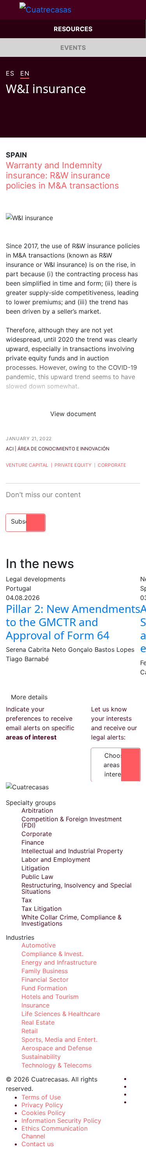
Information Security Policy (61, 1120)
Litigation (35, 868)
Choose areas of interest (116, 765)
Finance (32, 842)
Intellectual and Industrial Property (72, 851)
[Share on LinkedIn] (38, 126)
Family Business (44, 971)
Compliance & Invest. (52, 954)
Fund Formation (44, 988)
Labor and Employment (55, 859)
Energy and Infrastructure (59, 962)
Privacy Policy (42, 1105)
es (10, 73)
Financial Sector (45, 979)
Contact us (37, 1144)
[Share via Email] (53, 126)
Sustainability (41, 1056)
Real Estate (38, 1022)
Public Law (37, 876)
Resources (73, 29)
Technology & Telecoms (56, 1065)
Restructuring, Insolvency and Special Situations (76, 888)
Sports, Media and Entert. (59, 1039)
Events (73, 47)
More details (29, 697)
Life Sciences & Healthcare (60, 1014)
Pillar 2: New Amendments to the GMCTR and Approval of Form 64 (73, 621)
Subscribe (25, 521)
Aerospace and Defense (56, 1048)
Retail (29, 1031)
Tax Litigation (41, 908)
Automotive (38, 945)
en (24, 73)
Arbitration (37, 810)
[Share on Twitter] (24, 126)
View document (73, 414)
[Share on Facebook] (9, 126)
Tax (26, 900)
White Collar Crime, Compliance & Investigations (71, 920)
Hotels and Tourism (50, 996)
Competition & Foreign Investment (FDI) (71, 822)
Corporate (112, 465)
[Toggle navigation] (9, 9)
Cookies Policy (43, 1113)
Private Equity (73, 465)
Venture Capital (27, 465)
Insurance (35, 1005)
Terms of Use (41, 1097)
